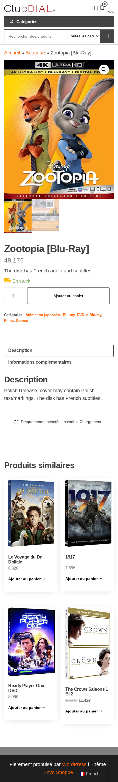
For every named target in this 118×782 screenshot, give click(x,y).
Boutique (35, 53)
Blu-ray (69, 315)
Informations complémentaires (40, 362)
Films (9, 321)
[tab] (59, 351)
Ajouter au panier (68, 296)
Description (20, 350)
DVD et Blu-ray (89, 315)
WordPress (74, 764)
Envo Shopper (59, 772)
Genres (22, 321)
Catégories (26, 21)
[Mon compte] (96, 8)
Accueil (12, 53)
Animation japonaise (43, 315)
